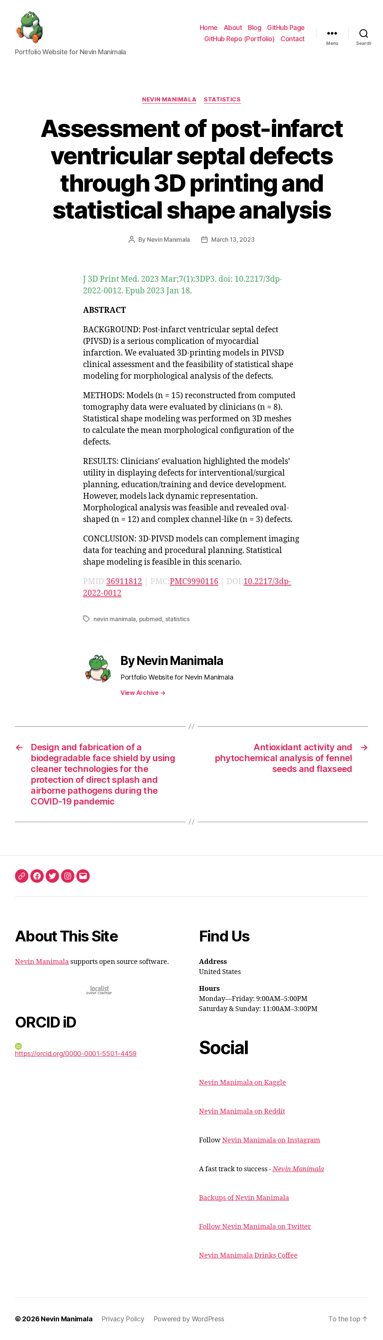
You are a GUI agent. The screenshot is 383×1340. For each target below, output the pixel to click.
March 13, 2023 (232, 239)
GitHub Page (286, 27)
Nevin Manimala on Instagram (271, 1140)
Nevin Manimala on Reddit (242, 1111)
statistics (177, 619)
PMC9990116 (194, 582)
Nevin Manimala (169, 99)
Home (209, 27)
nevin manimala (115, 619)
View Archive (142, 692)
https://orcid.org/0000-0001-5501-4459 (76, 1053)
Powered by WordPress (189, 1319)
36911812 (124, 582)
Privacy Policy (122, 1319)
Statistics (222, 99)
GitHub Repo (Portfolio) (239, 39)
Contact (293, 39)
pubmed (150, 619)
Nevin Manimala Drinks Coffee (248, 1255)
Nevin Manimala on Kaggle (242, 1082)
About (233, 27)
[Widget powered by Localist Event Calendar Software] (100, 990)
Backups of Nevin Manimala (244, 1198)
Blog (254, 27)
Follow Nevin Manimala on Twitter (255, 1227)
